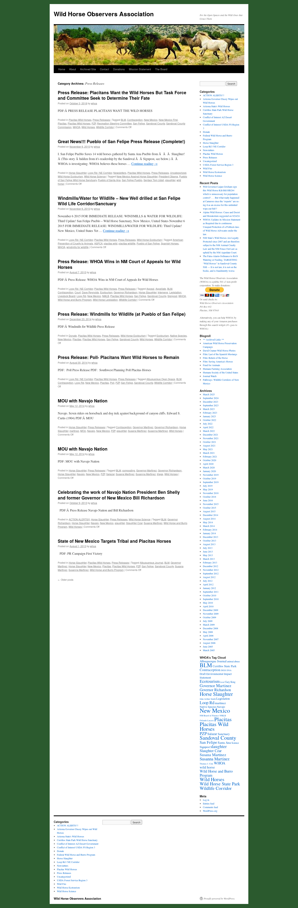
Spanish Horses (170, 243)
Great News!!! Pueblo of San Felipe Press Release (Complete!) (121, 141)
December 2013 (210, 536)
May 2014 (208, 522)
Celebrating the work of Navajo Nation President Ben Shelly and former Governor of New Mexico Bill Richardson (119, 494)
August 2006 (209, 642)
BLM (123, 119)
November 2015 (211, 504)
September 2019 (211, 482)
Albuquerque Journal (151, 562)
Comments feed (210, 807)
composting (128, 470)
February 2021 (210, 456)
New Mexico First (168, 119)
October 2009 (209, 617)
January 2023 (209, 416)
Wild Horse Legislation (105, 299)
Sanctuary (224, 734)
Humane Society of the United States (220, 372)
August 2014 (209, 518)
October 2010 (209, 595)
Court (78, 292)
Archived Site (88, 69)
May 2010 (208, 602)
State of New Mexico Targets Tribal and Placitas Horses (114, 541)
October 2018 (209, 496)
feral (222, 682)
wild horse (207, 767)
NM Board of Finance (209, 715)
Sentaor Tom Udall (154, 180)
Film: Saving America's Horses (218, 361)
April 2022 (208, 427)
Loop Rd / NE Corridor (100, 172)
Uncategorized (178, 172)
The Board (161, 69)
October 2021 (209, 441)
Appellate (160, 288)
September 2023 (211, 405)
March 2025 (209, 394)
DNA (229, 670)
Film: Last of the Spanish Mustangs (220, 354)
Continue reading (144, 163)
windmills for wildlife (77, 247)
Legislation (175, 292)
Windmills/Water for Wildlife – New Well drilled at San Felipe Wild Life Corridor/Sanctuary (119, 200)
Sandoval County (155, 123)
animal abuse (233, 661)
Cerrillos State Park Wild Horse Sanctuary (77, 840)
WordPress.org (210, 810)
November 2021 (211, 438)
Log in (206, 799)
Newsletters (119, 172)
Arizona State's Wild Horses (216, 106)
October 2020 (209, 460)
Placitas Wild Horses (80, 119)
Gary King (230, 681)
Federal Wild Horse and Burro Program (76, 854)
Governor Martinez (143, 427)
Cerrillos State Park (224, 666)
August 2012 (209, 577)
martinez (74, 430)
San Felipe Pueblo (132, 180)
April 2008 (208, 635)
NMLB (105, 296)
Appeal (150, 288)
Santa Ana (224, 742)
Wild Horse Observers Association (104, 13)
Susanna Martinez (158, 430)
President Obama (168, 176)
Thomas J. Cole (206, 763)
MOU (83, 430)
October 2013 (209, 540)
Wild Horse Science (95, 176)
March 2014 (209, 526)
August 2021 (209, 445)
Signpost (172, 296)
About (72, 69)
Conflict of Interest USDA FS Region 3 (76, 847)
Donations (119, 69)
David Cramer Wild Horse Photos (219, 350)
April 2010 (208, 606)
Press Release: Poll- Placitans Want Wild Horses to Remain (118, 357)
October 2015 (209, 507)
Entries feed (208, 803)
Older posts (65, 579)
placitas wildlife (127, 243)
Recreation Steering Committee (114, 123)
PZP (94, 123)
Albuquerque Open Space (160, 379)
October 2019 (209, 478)
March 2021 (209, 452)
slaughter (170, 180)
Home (61, 69)
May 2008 (208, 631)
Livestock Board (66, 296)
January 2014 (209, 533)
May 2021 (208, 449)
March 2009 (209, 624)
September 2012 (211, 573)
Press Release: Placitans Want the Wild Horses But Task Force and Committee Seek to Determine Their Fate (122, 95)
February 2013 (210, 562)
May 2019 (208, 489)
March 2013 (209, 558)
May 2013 (208, 555)
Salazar (110, 474)
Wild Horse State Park (220, 784)
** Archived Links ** (213, 339)
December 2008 (210, 628)
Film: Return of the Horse (215, 357)
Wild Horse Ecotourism (70, 176)
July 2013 (207, 547)
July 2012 (207, 580)
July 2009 (207, 621)
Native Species (178, 335)
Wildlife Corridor (105, 127)
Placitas (62, 123)
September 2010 (211, 599)
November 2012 (211, 569)
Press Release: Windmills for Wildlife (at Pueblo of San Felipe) (121, 314)
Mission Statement (140, 69)
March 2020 (209, 467)
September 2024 (211, 398)
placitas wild (110, 243)
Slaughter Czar (134, 523)
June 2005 (208, 646)
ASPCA (98, 243)
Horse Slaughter (78, 172)
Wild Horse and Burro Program (75, 299)
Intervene (163, 292)
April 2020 (208, 463)
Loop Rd (81, 296)
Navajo (91, 430)
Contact (104, 69)
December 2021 (210, 434)
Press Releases (101, 119)
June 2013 (208, 551)
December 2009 (210, 610)
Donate (73, 335)
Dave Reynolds (90, 292)
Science (235, 742)
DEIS (223, 670)
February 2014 (210, 529)
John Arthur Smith (208, 698)
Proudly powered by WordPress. (219, 898)
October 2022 (209, 420)
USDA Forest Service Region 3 (218, 164)
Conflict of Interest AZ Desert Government (77, 843)
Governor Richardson (125, 292)
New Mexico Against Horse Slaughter (137, 176)
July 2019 (207, 485)
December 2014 (210, 515)
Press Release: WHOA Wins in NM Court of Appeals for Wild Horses (119, 264)
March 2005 (209, 650)
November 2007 (211, 639)
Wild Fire (207, 168)
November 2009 (211, 613)
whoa (94, 103)
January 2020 (209, 471)
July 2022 (207, 423)
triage (160, 474)
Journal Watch (210, 376)
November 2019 (211, 474)
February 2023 (210, 412)
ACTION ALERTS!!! (79, 519)
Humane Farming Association (217, 368)
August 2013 (209, 544)
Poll (112, 382)
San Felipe (139, 123)
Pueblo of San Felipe (148, 243)
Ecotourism (106, 292)
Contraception (135, 119)
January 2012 (209, 588)
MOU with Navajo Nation (82, 401)
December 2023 (210, 401)
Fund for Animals (211, 365)
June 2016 (208, 500)
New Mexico (151, 119)
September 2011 (211, 591)
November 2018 (211, 493)
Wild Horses (88, 127)
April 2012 (208, 584)
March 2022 (209, 430)
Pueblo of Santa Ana (109, 180)
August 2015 (209, 511)
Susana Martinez (137, 430)
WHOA (76, 127)
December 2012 (210, 566)
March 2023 (209, 409)
